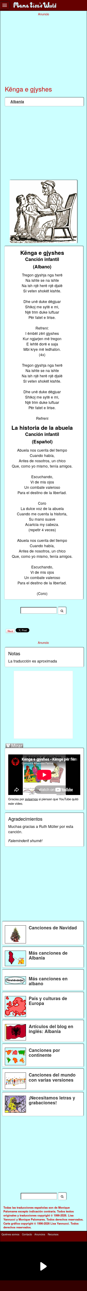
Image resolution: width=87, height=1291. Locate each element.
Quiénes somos (10, 1234)
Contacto (27, 1234)
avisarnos (31, 799)
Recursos (53, 1234)
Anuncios (39, 1234)
